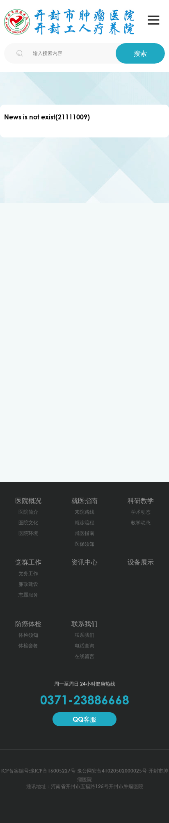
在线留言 (84, 656)
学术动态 (141, 512)
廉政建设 (28, 584)
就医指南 (84, 500)
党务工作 (28, 573)
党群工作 (28, 562)
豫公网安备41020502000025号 (112, 771)
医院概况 (28, 500)
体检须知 (28, 635)
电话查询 (84, 645)
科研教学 (141, 500)
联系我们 (84, 624)
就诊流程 (84, 522)
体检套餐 (28, 645)
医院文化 (28, 522)
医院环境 (28, 533)
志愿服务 (28, 595)
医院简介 (28, 512)
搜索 (140, 53)
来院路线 (84, 512)
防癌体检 (28, 624)
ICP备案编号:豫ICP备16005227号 (38, 771)
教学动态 (141, 522)
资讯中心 (84, 562)
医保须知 (84, 544)
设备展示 (141, 562)
